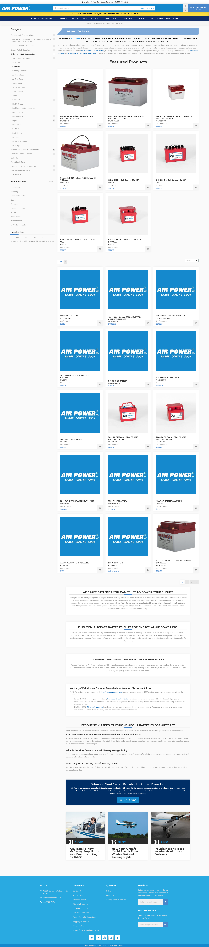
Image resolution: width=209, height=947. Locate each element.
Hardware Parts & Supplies (21, 154)
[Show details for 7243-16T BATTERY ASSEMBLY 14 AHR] (80, 474)
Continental (15, 187)
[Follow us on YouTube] (104, 937)
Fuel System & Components (23, 108)
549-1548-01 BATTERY (117, 381)
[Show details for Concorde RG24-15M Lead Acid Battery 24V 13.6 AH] (176, 536)
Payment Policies (79, 899)
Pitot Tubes (16, 125)
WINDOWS (152, 41)
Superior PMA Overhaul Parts (22, 46)
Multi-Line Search (147, 8)
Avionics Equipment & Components (25, 149)
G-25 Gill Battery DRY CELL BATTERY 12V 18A (78, 241)
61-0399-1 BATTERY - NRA (167, 377)
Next (196, 582)
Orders (108, 891)
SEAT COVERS (128, 41)
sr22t (52, 241)
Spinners (15, 137)
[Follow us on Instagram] (111, 937)
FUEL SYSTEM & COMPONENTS (149, 38)
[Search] (55, 8)
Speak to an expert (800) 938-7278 (114, 2)
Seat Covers (17, 133)
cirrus (47, 238)
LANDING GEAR (188, 38)
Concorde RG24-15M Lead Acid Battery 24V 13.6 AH (173, 562)
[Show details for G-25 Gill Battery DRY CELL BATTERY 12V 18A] (80, 215)
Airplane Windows (19, 141)
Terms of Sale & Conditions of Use (86, 930)
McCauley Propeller (18, 225)
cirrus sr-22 (14, 241)
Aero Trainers (17, 91)
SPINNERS (141, 41)
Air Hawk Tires (18, 75)
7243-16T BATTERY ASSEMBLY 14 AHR (77, 501)
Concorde (72, 53)
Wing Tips (16, 145)
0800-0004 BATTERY (69, 316)
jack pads (42, 241)
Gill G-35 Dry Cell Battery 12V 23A (171, 180)
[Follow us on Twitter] (91, 937)
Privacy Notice (78, 926)
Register (96, 2)
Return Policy (78, 895)
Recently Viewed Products (115, 899)
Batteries (16, 66)
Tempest (14, 204)
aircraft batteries (83, 53)
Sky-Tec (14, 212)
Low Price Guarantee (81, 913)
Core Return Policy (80, 908)
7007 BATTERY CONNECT (71, 439)
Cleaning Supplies (19, 71)
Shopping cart (198, 8)
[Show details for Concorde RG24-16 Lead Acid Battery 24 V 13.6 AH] (80, 153)
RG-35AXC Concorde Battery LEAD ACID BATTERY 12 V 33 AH (126, 117)
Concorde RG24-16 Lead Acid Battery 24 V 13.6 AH (78, 179)
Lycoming (14, 192)
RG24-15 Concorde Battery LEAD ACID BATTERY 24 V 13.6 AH (77, 117)
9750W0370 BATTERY (117, 501)
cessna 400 (32, 238)
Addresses (109, 895)
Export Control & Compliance (84, 917)
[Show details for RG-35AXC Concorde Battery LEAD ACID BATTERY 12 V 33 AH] (128, 92)
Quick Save (15, 158)
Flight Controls (18, 104)
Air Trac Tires (17, 79)
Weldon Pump (16, 221)
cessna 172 (15, 238)
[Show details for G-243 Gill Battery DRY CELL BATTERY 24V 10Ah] (128, 215)
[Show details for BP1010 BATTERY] (128, 536)
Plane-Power (16, 216)
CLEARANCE (16, 174)
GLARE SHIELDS (172, 38)
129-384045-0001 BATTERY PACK (170, 316)
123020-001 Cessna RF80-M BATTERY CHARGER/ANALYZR (124, 318)
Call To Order (148, 323)
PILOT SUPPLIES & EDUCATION (23, 166)
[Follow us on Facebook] (98, 937)
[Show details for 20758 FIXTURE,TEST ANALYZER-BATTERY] (80, 351)
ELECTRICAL (109, 38)
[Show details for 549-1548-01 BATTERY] (128, 351)
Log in (86, 2)
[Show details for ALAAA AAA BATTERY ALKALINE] (80, 536)
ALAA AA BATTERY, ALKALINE (169, 501)
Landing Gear (17, 116)
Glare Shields (17, 112)
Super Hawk (17, 83)
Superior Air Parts (18, 196)
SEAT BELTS (114, 41)
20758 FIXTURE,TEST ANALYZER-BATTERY (74, 376)
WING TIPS (164, 41)
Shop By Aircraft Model (21, 58)
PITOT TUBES (100, 41)
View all (51, 181)
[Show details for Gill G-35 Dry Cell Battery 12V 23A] (176, 153)
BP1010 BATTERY (115, 563)
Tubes (14, 95)
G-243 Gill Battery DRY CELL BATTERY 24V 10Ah (124, 241)
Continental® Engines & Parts (22, 35)
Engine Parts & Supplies (20, 50)
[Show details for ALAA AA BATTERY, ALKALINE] (176, 474)
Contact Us (77, 891)
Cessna (13, 200)
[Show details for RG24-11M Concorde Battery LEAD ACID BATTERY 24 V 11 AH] (176, 92)
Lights (14, 120)
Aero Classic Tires (18, 162)
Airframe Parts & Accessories (23, 54)
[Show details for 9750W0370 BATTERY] (128, 474)
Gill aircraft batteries (95, 707)
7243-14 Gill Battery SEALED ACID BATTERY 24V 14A (171, 438)
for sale (93, 53)
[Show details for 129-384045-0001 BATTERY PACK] (176, 289)
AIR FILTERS (63, 38)
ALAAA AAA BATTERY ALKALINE (74, 563)
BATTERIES (75, 38)
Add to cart (100, 125)
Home (89, 23)
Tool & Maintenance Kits (20, 170)
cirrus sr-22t (23, 241)
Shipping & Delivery (81, 921)
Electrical (16, 100)
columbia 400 (33, 241)
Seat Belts (16, 129)
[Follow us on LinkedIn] (117, 937)
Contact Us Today (128, 800)
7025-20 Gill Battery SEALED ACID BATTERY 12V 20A (123, 438)
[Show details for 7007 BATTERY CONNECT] (80, 413)
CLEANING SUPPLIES (92, 38)
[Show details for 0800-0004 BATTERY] (80, 289)
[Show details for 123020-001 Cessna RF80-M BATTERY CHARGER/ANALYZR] (128, 289)
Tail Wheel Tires (18, 87)
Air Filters (16, 62)
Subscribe (165, 902)
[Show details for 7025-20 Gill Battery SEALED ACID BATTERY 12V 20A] (128, 413)
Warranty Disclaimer (81, 904)
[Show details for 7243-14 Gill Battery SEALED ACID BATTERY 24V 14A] (176, 413)
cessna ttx (40, 238)
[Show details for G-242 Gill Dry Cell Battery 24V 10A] (128, 153)
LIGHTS (89, 41)
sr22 (47, 241)
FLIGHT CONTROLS (125, 38)
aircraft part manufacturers (111, 692)
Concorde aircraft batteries (118, 699)
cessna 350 (23, 238)
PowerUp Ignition (18, 208)
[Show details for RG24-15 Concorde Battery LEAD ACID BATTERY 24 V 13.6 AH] (80, 92)
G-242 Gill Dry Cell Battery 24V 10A (123, 180)
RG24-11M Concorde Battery (92, 50)
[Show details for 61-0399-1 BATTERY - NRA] (176, 351)
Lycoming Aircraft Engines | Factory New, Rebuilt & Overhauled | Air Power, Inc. (31, 40)
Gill (190, 50)
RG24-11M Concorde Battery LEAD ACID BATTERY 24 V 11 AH (174, 117)
